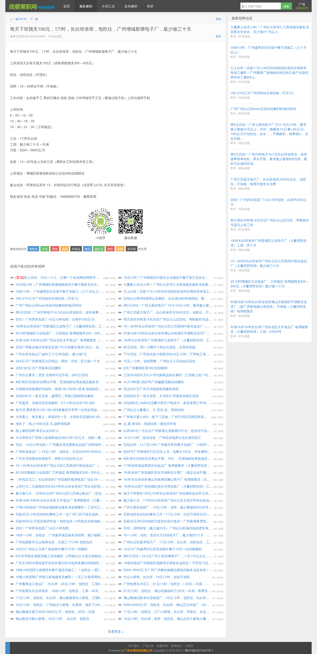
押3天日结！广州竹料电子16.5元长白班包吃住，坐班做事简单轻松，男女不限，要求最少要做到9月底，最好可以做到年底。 (105, 312)
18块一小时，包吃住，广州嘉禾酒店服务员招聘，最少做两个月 (61, 535)
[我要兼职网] (32, 6)
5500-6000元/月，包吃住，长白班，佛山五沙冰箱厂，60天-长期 (170, 604)
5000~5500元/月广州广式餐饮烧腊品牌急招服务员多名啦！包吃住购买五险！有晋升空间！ (189, 569)
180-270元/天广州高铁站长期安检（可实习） (48, 298)
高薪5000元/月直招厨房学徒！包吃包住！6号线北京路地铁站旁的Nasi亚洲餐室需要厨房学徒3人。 (87, 521)
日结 (45, 249)
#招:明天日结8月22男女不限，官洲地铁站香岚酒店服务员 (57, 381)
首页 (66, 6)
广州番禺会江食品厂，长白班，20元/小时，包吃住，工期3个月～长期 (66, 583)
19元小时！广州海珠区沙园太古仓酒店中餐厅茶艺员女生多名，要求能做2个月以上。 (184, 277)
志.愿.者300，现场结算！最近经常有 (149, 423)
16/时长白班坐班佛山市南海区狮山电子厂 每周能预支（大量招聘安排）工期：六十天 (184, 479)
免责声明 (162, 646)
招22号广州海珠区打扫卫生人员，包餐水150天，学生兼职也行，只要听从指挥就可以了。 (188, 451)
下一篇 (34, 19)
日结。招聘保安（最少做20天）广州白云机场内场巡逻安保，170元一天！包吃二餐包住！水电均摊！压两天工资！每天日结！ (214, 528)
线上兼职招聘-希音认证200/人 (37, 430)
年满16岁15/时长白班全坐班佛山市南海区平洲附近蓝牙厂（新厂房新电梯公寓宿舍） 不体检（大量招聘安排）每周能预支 (210, 333)
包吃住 (33, 249)
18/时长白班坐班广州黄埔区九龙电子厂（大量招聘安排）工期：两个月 (67, 326)
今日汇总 (108, 6)
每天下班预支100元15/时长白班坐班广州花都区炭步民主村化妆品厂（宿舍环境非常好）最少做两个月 (196, 493)
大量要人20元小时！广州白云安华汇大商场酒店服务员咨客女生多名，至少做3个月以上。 (187, 284)
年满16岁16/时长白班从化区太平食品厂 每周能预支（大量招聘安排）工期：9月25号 (77, 500)
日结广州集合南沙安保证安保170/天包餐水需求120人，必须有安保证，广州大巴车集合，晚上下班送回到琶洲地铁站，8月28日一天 (110, 347)
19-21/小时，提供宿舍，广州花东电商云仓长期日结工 (162, 437)
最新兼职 (85, 6)
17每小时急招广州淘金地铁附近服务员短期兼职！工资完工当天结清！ (66, 507)
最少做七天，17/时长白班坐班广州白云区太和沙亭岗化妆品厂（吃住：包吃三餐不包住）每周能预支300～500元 (204, 500)
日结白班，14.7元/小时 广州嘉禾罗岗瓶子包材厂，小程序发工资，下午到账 (178, 444)
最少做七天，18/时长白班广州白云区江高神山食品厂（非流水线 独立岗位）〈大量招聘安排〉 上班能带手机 (93, 493)
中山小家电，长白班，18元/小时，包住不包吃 (156, 576)
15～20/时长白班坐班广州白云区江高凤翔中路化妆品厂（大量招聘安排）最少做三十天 (186, 326)
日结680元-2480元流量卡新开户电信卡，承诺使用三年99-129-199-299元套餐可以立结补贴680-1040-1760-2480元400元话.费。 (216, 402)
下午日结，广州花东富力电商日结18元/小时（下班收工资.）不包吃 (171, 354)
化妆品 (76, 249)
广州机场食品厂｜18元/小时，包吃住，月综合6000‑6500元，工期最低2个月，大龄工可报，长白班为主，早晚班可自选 (102, 451)
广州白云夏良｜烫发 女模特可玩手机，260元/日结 (52, 374)
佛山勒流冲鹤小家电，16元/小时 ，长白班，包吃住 (52, 618)
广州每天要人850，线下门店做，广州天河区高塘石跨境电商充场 (170, 416)
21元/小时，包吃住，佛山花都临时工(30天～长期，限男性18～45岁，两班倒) (179, 590)
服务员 (99, 249)
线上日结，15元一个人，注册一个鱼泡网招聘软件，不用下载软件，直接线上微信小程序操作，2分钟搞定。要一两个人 (105, 277)
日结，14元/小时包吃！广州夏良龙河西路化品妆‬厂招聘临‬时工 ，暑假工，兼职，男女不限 (80, 444)
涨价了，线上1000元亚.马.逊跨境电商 (43, 423)
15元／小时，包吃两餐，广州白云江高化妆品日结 (159, 361)
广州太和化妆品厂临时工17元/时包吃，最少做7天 (51, 354)
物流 (87, 249)
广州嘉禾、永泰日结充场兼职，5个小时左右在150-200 (55, 402)
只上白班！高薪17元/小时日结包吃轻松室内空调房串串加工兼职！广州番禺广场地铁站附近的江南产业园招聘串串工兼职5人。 (214, 291)
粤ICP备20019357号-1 (199, 650)
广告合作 (148, 646)
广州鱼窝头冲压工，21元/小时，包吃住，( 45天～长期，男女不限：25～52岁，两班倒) (186, 583)
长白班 (131, 249)
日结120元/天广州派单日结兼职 (38, 368)
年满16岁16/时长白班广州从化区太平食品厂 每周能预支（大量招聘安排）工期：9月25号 (80, 340)
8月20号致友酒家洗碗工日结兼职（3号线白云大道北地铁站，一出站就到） (70, 556)
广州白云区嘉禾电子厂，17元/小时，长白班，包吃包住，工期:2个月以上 (175, 542)
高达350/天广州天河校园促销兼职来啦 (151, 388)
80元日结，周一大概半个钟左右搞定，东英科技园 (159, 347)
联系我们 (176, 646)
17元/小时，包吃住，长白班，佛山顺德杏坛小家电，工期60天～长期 (65, 597)
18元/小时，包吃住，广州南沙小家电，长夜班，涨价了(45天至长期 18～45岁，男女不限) (80, 604)
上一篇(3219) (18, 19)
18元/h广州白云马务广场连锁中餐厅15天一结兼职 (51, 549)
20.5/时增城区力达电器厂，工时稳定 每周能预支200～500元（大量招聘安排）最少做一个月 (82, 333)
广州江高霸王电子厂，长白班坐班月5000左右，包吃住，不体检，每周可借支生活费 (184, 312)
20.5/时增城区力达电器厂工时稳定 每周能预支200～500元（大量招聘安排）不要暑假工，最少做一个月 (90, 472)
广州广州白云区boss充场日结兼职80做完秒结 (48, 305)
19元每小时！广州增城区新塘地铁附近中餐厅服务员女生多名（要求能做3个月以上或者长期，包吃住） (90, 284)
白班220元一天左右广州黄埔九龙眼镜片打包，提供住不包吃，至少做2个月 (177, 430)
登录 (150, 6)
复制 (218, 19)
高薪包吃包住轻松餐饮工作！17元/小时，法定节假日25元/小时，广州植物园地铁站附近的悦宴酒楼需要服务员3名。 (207, 514)
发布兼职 (130, 6)
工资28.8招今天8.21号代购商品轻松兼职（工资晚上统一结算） (168, 374)
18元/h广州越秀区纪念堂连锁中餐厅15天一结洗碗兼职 (162, 549)
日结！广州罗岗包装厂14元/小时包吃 (42, 528)
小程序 (189, 646)
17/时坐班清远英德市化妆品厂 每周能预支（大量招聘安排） (166, 465)
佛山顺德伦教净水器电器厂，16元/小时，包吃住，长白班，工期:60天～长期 (178, 597)
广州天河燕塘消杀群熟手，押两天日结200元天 (49, 458)
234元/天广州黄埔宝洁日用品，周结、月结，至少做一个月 (58, 361)
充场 (65, 249)
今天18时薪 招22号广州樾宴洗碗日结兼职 (153, 381)
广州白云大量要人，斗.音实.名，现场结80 (153, 409)
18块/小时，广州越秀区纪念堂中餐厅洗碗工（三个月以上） (58, 291)
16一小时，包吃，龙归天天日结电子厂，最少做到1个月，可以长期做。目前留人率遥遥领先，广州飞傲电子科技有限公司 (210, 535)
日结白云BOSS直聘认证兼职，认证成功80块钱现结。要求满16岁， (172, 298)
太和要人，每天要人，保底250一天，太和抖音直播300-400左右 (62, 416)
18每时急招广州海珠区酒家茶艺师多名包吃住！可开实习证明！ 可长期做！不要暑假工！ (187, 562)
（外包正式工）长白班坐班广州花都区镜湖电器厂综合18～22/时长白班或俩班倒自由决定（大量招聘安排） (93, 479)
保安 (110, 249)
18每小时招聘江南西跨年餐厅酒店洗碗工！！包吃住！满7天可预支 (64, 569)
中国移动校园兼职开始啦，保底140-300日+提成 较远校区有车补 (62, 388)
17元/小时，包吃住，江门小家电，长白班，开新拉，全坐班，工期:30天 (175, 611)
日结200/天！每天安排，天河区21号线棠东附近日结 (161, 395)
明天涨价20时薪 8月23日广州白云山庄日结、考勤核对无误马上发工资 (174, 319)
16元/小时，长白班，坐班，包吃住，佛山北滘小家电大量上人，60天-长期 (176, 618)
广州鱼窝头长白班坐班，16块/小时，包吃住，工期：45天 (57, 590)
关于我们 (133, 646)
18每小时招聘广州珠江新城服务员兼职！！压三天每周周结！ (60, 576)
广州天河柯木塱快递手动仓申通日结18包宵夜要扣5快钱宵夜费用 (62, 562)
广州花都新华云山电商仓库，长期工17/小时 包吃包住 (54, 542)
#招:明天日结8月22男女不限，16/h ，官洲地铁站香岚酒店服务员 (170, 458)
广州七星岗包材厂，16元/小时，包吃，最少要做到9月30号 (165, 507)
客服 (120, 249)
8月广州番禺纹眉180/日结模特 (145, 368)
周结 (55, 249)
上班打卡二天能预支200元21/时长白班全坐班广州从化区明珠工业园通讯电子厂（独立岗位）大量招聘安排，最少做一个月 (103, 486)
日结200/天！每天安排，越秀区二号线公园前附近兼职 (55, 395)
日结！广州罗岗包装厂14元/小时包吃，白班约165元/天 (55, 319)
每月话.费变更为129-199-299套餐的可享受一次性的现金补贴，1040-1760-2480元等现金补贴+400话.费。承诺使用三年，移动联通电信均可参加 (120, 409)
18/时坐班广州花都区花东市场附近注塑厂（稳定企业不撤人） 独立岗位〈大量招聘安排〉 (187, 472)
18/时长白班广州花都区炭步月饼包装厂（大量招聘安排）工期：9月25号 (175, 486)
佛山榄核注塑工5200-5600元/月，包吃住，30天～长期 (55, 611)
